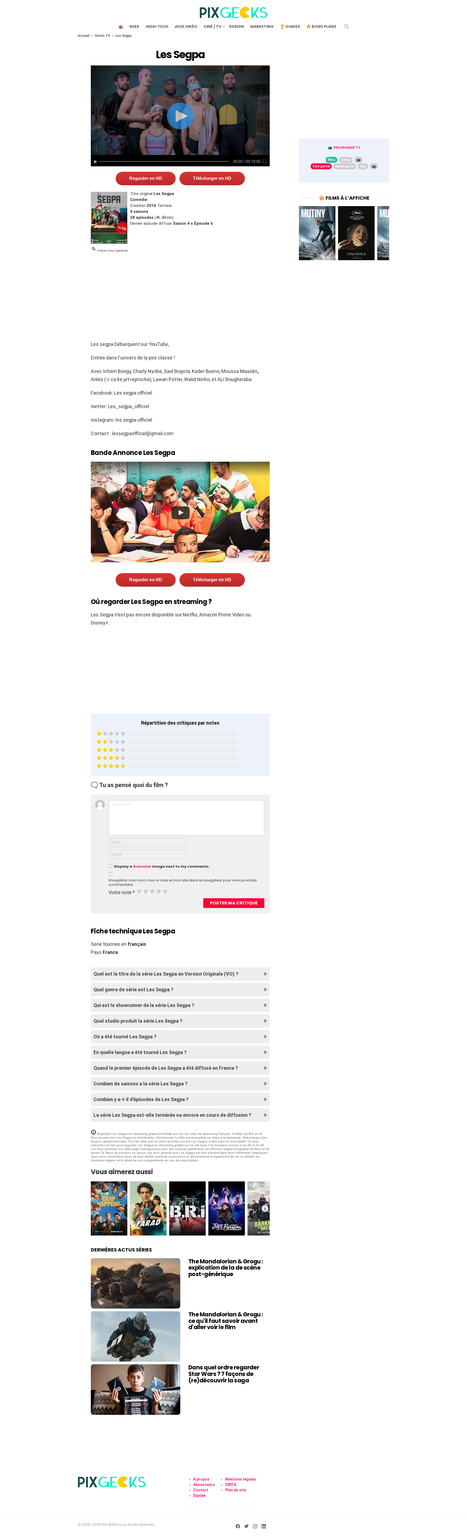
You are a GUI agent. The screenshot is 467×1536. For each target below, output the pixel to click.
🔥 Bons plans (321, 26)
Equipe (199, 1495)
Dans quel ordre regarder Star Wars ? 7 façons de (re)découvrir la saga (223, 1373)
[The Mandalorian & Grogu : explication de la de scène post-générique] (135, 1283)
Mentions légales (240, 1479)
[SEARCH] (346, 26)
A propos (201, 1479)
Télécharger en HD (212, 178)
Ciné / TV (212, 26)
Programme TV (346, 148)
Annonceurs (204, 1484)
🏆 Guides (290, 26)
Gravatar (142, 866)
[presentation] (265, 1208)
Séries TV (102, 36)
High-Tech (157, 26)
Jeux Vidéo (185, 26)
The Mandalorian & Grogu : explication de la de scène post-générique (225, 1267)
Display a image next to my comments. (162, 866)
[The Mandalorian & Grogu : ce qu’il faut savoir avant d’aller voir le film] (135, 1336)
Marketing (262, 26)
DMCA (230, 1484)
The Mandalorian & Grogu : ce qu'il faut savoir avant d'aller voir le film (225, 1320)
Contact (200, 1490)
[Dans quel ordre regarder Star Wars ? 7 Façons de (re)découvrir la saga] (135, 1389)
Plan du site (235, 1490)
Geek (134, 26)
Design (236, 26)
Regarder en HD (145, 178)
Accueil (83, 36)
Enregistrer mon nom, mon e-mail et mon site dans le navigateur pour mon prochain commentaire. (183, 882)
